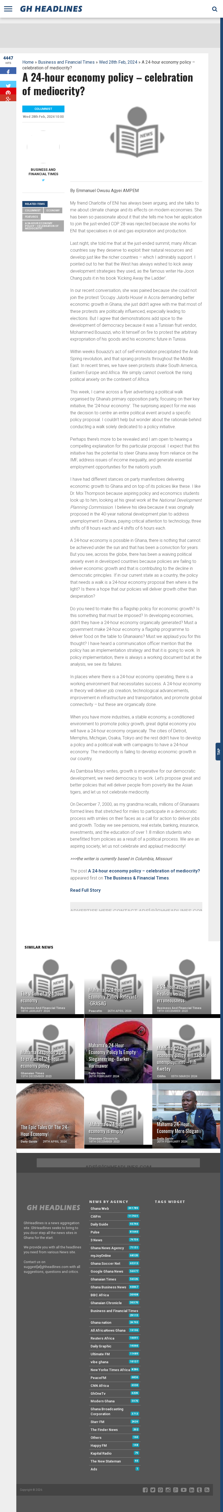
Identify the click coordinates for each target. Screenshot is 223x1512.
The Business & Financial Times (136, 878)
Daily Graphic (101, 1346)
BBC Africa (100, 1295)
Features (31, 216)
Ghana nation (101, 1322)
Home (28, 62)
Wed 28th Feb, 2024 (118, 62)
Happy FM (99, 1445)
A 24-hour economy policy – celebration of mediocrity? (144, 871)
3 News (96, 1240)
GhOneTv (98, 1393)
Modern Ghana (102, 1401)
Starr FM (97, 1422)
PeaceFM (98, 1378)
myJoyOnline (101, 1256)
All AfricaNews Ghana (108, 1330)
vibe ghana (99, 1362)
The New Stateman (106, 1461)
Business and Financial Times (66, 62)
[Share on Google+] (8, 97)
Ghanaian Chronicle (106, 1303)
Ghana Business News (108, 1287)
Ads (94, 1469)
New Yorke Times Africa (110, 1370)
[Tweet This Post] (8, 84)
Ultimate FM (100, 1354)
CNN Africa (100, 1386)
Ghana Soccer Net (105, 1263)
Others (96, 1438)
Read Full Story (85, 890)
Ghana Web (100, 1208)
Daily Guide (99, 1224)
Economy (53, 210)
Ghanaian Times (103, 1279)
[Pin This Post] (8, 91)
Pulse (95, 1232)
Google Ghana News (107, 1271)
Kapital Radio (101, 1453)
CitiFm (96, 1216)
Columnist (33, 210)
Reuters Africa (102, 1338)
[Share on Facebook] (8, 70)
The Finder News (104, 1430)
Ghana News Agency (107, 1248)
